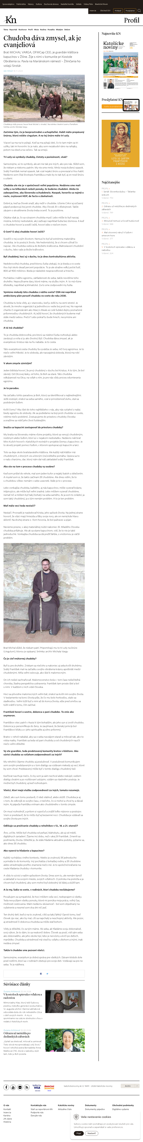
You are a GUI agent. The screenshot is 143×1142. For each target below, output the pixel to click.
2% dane (7, 1119)
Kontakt (7, 1109)
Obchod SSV (105, 11)
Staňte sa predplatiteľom (114, 106)
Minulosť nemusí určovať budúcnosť (121, 221)
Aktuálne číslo (65, 1109)
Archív (128, 1086)
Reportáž (13, 30)
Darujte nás (36, 1115)
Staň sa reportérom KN (42, 1109)
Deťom (67, 30)
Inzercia (93, 11)
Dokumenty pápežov (95, 1109)
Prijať (79, 1133)
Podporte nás (37, 1112)
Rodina (43, 30)
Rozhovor (23, 30)
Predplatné (130, 11)
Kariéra (6, 1115)
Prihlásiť (118, 11)
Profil (30, 30)
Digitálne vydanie (120, 1109)
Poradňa (51, 30)
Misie (36, 30)
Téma (5, 30)
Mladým (59, 30)
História (7, 1122)
